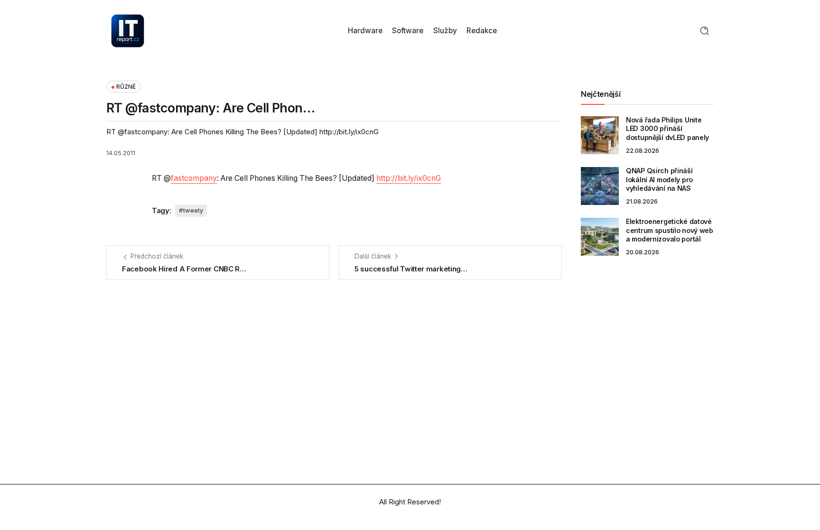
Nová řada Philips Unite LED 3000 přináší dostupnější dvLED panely (667, 128)
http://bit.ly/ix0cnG (408, 178)
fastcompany (194, 178)
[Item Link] (600, 135)
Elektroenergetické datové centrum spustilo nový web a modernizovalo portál (669, 230)
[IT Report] (127, 30)
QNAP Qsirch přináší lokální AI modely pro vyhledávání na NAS (659, 179)
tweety (193, 210)
